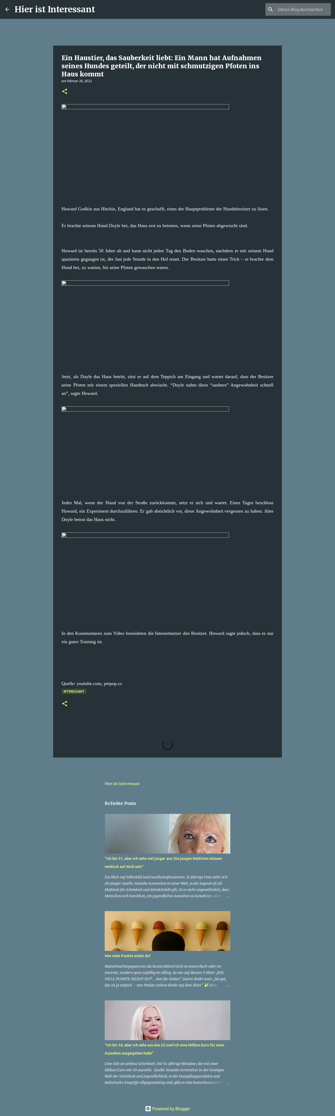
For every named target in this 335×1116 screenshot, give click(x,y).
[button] (65, 91)
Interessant (74, 691)
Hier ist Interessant (55, 9)
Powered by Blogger (170, 1108)
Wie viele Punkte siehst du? (128, 956)
